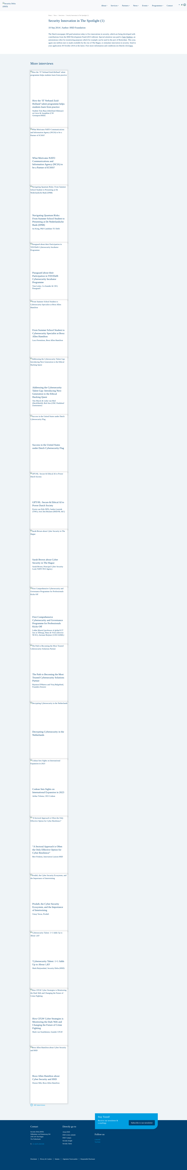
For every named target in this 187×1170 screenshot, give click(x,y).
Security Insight (67, 1141)
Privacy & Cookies (46, 1159)
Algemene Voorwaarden (70, 1159)
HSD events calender (69, 1135)
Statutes (57, 1159)
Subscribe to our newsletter (142, 1123)
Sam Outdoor (127, 37)
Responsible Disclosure (88, 1159)
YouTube (97, 1142)
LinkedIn (97, 1139)
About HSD (66, 1132)
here (131, 46)
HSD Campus (67, 1138)
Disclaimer (33, 1159)
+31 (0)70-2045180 (38, 1144)
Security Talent (67, 1143)
